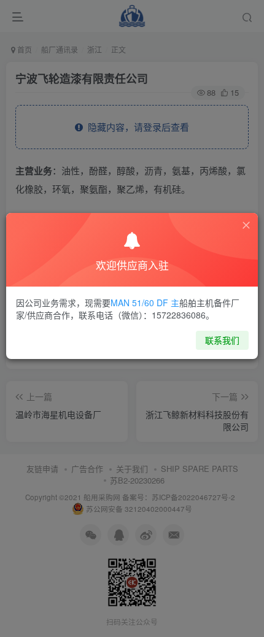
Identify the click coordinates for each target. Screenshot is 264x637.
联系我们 (222, 340)
